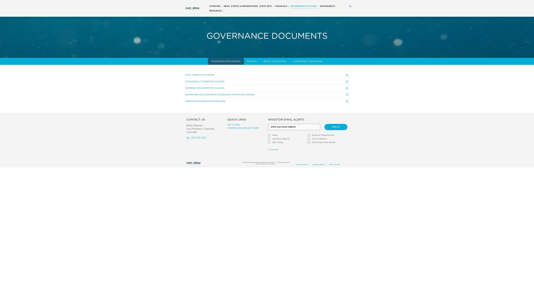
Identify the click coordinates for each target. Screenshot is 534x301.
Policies (252, 61)
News (275, 135)
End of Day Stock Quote (323, 142)
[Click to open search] (350, 6)
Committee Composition (308, 61)
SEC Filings (234, 125)
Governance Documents (225, 61)
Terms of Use (334, 164)
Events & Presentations (323, 135)
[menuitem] (227, 6)
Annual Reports (319, 139)
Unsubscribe (273, 150)
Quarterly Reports (281, 139)
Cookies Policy (318, 164)
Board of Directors (275, 61)
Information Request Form (243, 128)
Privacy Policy (302, 164)
